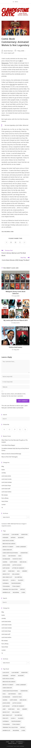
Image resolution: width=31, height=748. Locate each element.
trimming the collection (10, 589)
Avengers (5, 537)
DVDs (19, 556)
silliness (20, 580)
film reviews (5, 495)
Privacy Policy (12, 743)
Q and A (13, 580)
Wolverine (7, 231)
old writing (18, 577)
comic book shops (6, 485)
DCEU (4, 556)
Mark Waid (11, 571)
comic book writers (6, 492)
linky (4, 571)
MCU (18, 571)
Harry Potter (5, 501)
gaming (5, 562)
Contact (20, 743)
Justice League (17, 565)
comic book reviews (7, 482)
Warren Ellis (6, 592)
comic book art (7, 549)
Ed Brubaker (6, 559)
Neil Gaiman (15, 574)
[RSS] (25, 429)
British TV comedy (8, 546)
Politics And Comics (15, 347)
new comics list (7, 577)
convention (24, 553)
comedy (4, 473)
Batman (13, 537)
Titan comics (16, 586)
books (3, 469)
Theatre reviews (16, 583)
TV (2, 507)
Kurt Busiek (6, 568)
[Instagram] (9, 429)
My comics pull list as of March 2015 (16, 320)
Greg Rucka (23, 562)
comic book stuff (9, 53)
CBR (20, 61)
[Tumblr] (20, 429)
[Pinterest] (14, 429)
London (4, 504)
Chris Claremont (21, 546)
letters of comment (18, 568)
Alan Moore (15, 534)
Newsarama (5, 63)
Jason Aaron (6, 565)
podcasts (5, 580)
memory (24, 571)
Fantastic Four (17, 559)
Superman (6, 583)
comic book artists (6, 476)
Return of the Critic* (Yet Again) (9, 457)
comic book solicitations (10, 553)
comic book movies (6, 479)
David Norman (8, 51)
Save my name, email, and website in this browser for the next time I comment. (13, 395)
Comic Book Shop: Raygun (8, 445)
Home (7, 741)
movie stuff (6, 574)
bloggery (21, 537)
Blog (3, 466)
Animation (24, 534)
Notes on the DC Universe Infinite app (11, 453)
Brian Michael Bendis (9, 543)
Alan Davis (6, 534)
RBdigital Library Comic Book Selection (15, 292)
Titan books (6, 586)
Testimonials (20, 741)
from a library (5, 498)
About (12, 741)
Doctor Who (12, 556)
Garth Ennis (13, 562)
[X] (4, 429)
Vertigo (22, 589)
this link (12, 84)
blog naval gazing (8, 540)
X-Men (11, 231)
